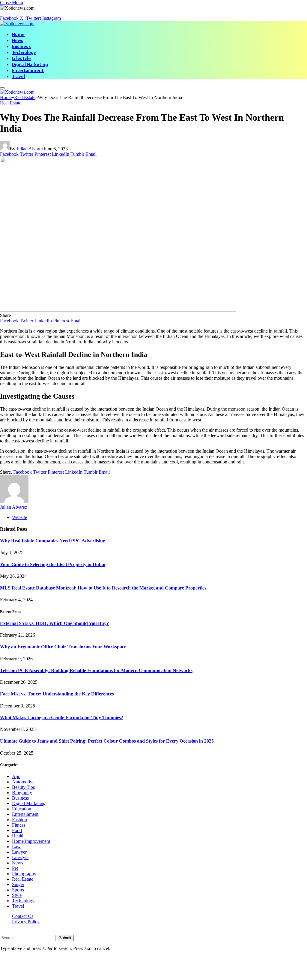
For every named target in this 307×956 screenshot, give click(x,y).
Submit (65, 938)
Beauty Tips (23, 787)
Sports (18, 889)
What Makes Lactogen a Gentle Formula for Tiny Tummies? (61, 717)
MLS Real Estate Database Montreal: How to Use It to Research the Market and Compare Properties (103, 587)
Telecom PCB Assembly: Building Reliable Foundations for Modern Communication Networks (96, 670)
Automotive (23, 781)
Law (16, 846)
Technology (24, 52)
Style (17, 895)
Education (21, 808)
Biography (22, 792)
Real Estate (10, 102)
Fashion (19, 819)
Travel (18, 76)
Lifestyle (21, 58)
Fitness (18, 825)
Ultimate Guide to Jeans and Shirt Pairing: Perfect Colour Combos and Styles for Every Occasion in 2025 (107, 740)
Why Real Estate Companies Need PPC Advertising (52, 540)
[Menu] (2, 88)
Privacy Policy (26, 921)
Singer (18, 884)
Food (17, 830)
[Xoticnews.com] (17, 23)
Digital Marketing (30, 64)
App (16, 776)
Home (18, 34)
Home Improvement (31, 841)
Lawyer (19, 852)
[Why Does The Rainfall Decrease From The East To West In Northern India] (118, 309)
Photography (24, 873)
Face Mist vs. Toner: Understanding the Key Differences (57, 693)
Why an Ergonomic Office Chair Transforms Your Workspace (63, 646)
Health (18, 835)
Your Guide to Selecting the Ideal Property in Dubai (52, 564)
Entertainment (28, 70)
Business (21, 46)
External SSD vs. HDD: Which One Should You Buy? (54, 623)
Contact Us (22, 916)
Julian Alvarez (29, 148)
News (17, 40)
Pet (15, 868)
